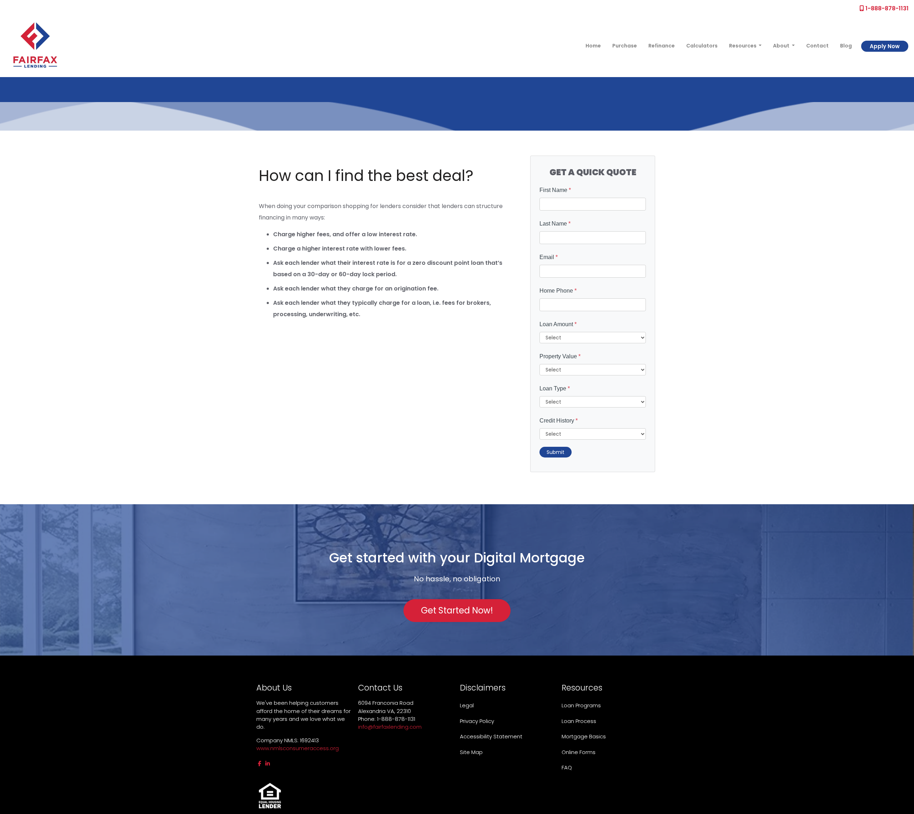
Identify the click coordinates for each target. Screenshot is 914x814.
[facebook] (259, 763)
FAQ (567, 767)
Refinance (661, 45)
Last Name (555, 224)
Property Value (560, 356)
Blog (846, 45)
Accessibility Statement (491, 736)
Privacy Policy (477, 721)
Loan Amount (558, 324)
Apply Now (885, 46)
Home (593, 45)
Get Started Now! (457, 610)
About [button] (781, 45)
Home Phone (558, 291)
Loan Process (579, 721)
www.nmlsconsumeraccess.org (297, 748)
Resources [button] (743, 45)
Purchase (624, 45)
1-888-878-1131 (886, 8)
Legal (467, 705)
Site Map (471, 752)
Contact (817, 45)
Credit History (558, 421)
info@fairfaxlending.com (390, 726)
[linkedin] (267, 763)
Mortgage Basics (584, 736)
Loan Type (554, 388)
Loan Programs (581, 705)
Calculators (702, 45)
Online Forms (579, 752)
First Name (555, 190)
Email (548, 257)
